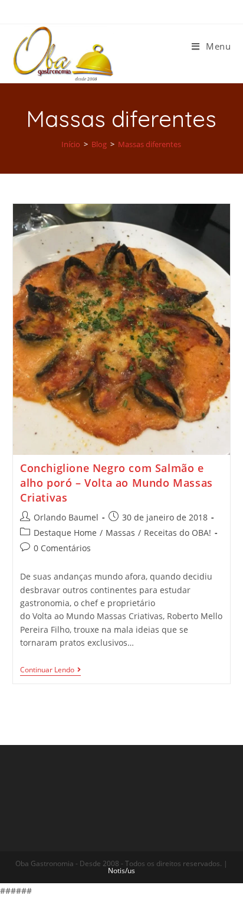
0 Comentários (62, 548)
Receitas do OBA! (177, 532)
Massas (120, 532)
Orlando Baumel (66, 517)
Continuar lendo (47, 670)
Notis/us (121, 871)
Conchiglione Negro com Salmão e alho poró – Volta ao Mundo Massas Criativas (116, 483)
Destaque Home (65, 532)
